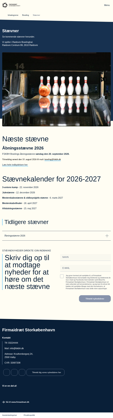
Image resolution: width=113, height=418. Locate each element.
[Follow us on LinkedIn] (22, 372)
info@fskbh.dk (17, 348)
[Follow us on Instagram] (14, 372)
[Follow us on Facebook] (6, 372)
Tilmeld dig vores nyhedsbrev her (46, 372)
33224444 (13, 343)
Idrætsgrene (13, 15)
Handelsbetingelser (9, 415)
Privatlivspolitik (29, 415)
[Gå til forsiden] (11, 5)
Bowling (25, 15)
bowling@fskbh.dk (53, 159)
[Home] (4, 15)
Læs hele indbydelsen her (15, 165)
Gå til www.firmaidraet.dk (17, 402)
